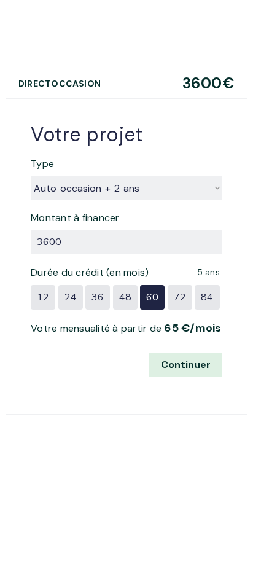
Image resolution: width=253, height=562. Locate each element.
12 (43, 297)
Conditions (122, 448)
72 (180, 297)
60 (152, 297)
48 (125, 297)
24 (70, 297)
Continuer (186, 364)
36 (97, 297)
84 (207, 297)
